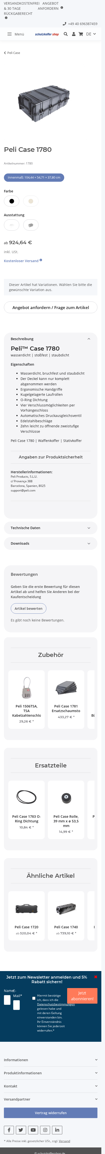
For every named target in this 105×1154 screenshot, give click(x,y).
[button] (67, 34)
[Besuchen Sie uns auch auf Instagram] (45, 1130)
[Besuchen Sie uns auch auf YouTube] (33, 1130)
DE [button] (88, 34)
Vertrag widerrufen (51, 1113)
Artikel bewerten (28, 608)
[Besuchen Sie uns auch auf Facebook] (9, 1130)
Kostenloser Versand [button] (22, 260)
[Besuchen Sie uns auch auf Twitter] (21, 1130)
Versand (64, 1141)
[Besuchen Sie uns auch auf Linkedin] (57, 1130)
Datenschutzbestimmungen (56, 1004)
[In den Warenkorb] (8, 60)
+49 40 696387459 (81, 23)
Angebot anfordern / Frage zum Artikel (50, 307)
